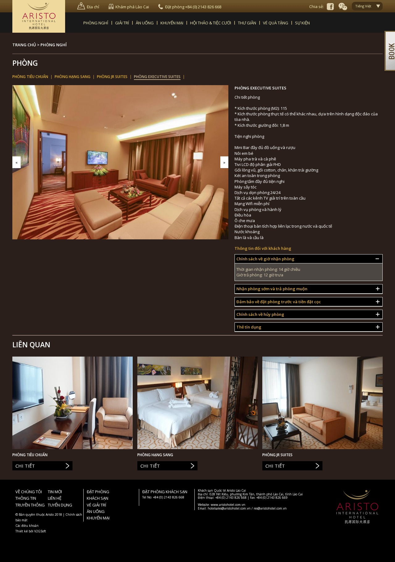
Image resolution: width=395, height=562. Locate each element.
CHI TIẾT (25, 466)
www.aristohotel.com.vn (228, 504)
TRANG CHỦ (24, 45)
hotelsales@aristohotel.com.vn (229, 508)
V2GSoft (40, 531)
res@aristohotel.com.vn (270, 508)
